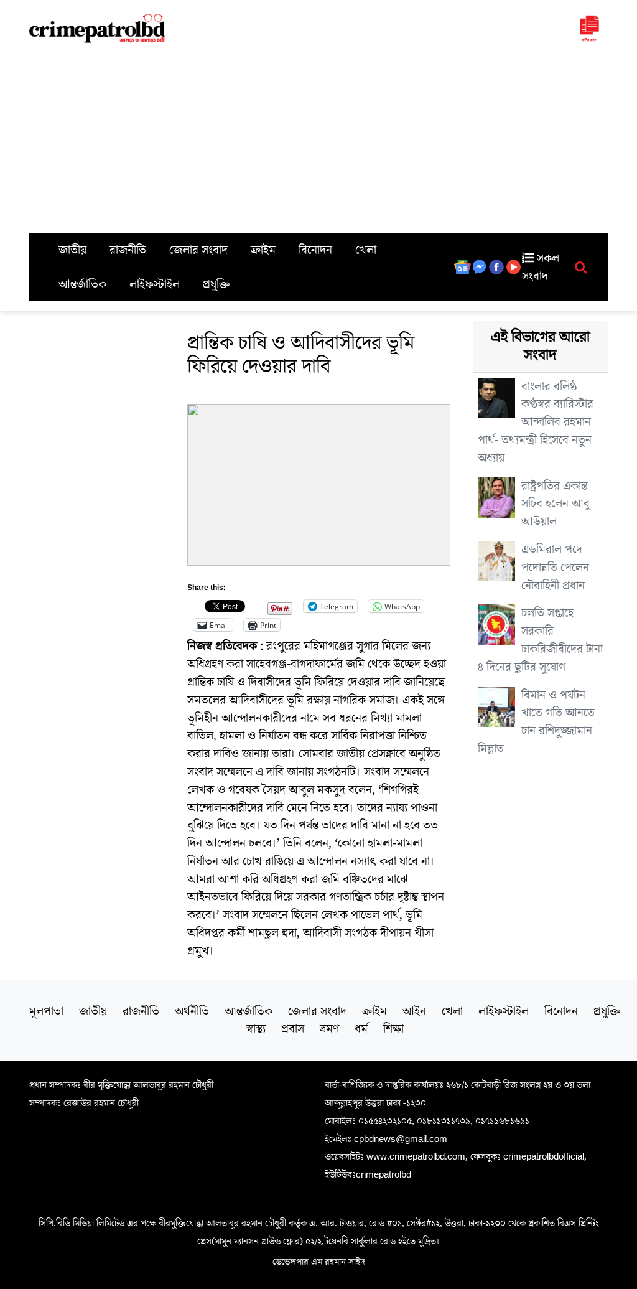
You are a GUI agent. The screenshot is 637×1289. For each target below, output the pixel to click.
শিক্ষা (393, 1029)
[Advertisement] (318, 140)
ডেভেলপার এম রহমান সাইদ (318, 1261)
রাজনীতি (127, 250)
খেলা (365, 250)
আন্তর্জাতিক (82, 284)
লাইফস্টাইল (154, 284)
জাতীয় (72, 250)
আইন (414, 1011)
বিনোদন (315, 250)
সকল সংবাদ (540, 267)
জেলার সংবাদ (198, 250)
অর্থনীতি (192, 1011)
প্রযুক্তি (216, 284)
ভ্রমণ (329, 1029)
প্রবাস (292, 1029)
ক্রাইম (263, 250)
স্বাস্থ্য (256, 1029)
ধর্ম (361, 1029)
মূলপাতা (46, 1011)
